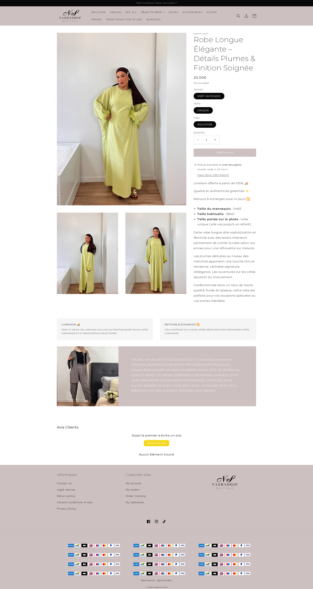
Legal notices (66, 489)
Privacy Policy (66, 508)
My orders (132, 489)
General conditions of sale (74, 502)
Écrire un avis (156, 443)
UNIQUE (203, 110)
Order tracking (136, 496)
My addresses (135, 502)
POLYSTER (204, 124)
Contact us (64, 483)
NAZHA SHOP (161, 587)
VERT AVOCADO (209, 96)
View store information (213, 175)
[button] (153, 12)
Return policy (66, 496)
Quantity (199, 132)
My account (134, 483)
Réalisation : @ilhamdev (156, 580)
